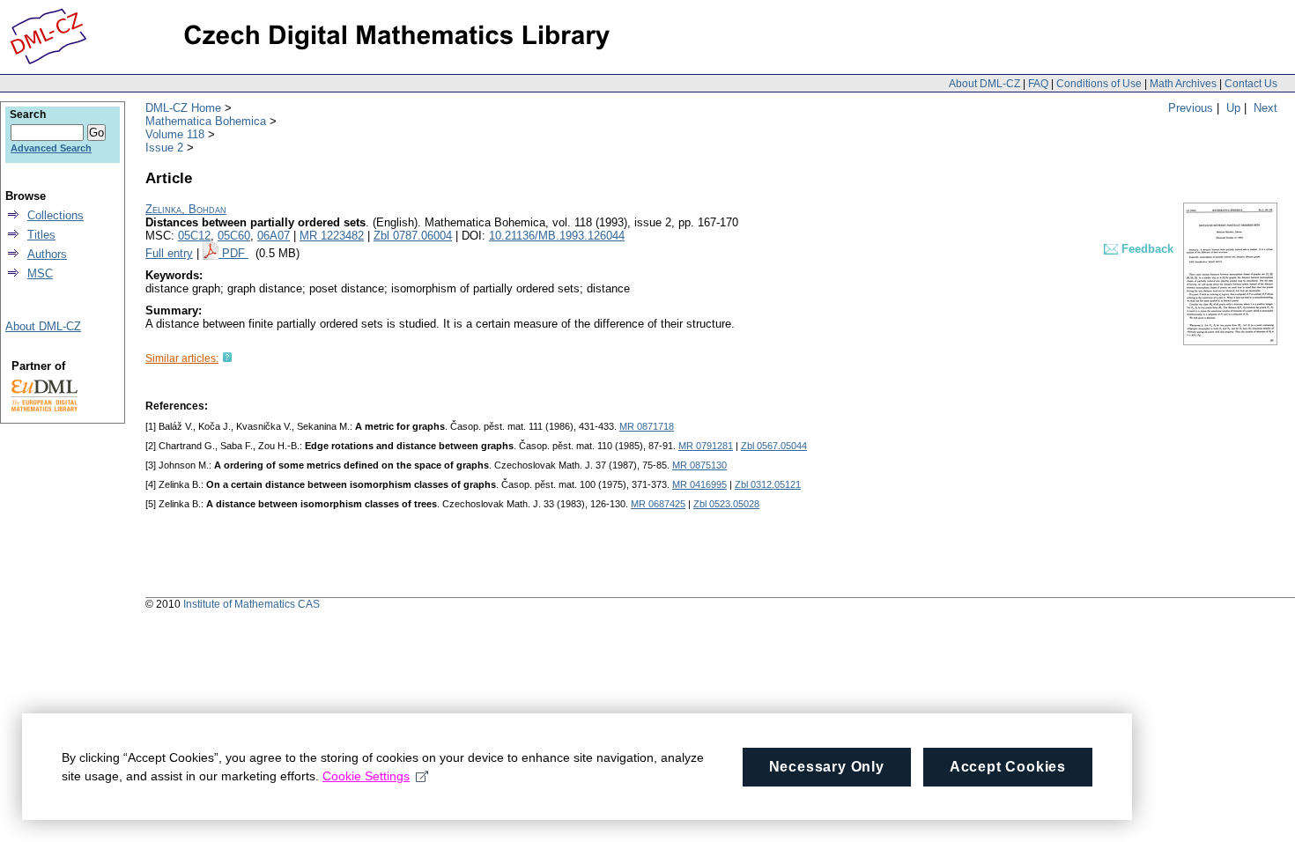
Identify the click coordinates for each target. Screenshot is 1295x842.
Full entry (169, 253)
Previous (1190, 107)
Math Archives (1183, 84)
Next (1265, 107)
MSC (40, 273)
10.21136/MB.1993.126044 (557, 235)
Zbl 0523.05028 (726, 504)
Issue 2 (164, 147)
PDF (235, 253)
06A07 (273, 235)
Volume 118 (174, 134)
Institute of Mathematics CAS (251, 604)
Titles (41, 234)
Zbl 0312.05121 (768, 484)
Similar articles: (181, 358)
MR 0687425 (658, 504)
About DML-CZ (984, 84)
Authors (47, 254)
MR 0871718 (646, 426)
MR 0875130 (699, 465)
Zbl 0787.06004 (413, 235)
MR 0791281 (705, 445)
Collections (55, 215)
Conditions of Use (1099, 84)
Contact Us (1251, 84)
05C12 (194, 235)
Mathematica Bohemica (205, 121)
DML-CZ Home (183, 107)
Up (1233, 107)
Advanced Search (51, 148)
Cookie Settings (366, 776)
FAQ (1038, 84)
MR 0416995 (699, 484)
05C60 (234, 235)
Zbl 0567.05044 (774, 445)
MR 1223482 (332, 235)
